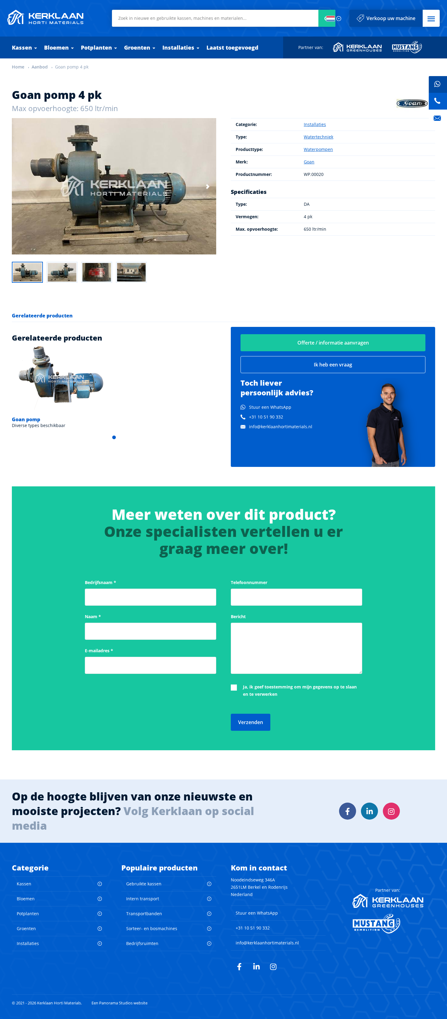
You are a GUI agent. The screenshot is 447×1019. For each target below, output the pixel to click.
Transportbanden (144, 913)
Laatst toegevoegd (232, 47)
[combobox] (223, 18)
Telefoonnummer (249, 582)
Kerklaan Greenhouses (357, 47)
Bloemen (56, 47)
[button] (431, 18)
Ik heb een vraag (333, 364)
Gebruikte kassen (143, 884)
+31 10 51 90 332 (266, 417)
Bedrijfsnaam (100, 582)
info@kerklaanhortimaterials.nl (280, 426)
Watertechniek (318, 137)
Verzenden (250, 722)
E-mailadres (99, 650)
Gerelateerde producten (42, 315)
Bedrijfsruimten (142, 943)
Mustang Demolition (407, 47)
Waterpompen (318, 149)
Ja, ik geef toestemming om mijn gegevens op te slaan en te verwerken (300, 690)
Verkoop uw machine (390, 18)
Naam (93, 616)
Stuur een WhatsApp (270, 407)
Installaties (178, 47)
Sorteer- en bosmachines (151, 928)
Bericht (238, 616)
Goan (309, 162)
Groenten (137, 47)
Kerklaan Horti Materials (45, 17)
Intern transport (142, 899)
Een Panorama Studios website (119, 1003)
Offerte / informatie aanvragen (333, 342)
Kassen (22, 47)
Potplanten (96, 47)
